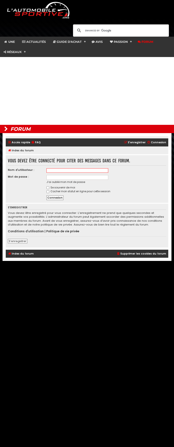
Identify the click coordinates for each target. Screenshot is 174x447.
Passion (120, 42)
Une (11, 42)
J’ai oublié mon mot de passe (65, 182)
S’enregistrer (18, 241)
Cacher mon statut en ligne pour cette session (80, 191)
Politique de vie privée (62, 231)
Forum (147, 42)
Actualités (35, 42)
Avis (99, 42)
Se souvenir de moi (62, 187)
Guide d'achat (69, 42)
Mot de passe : (18, 176)
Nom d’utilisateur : (21, 170)
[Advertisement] (87, 91)
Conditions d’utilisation (26, 231)
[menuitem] (36, 142)
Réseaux (14, 52)
